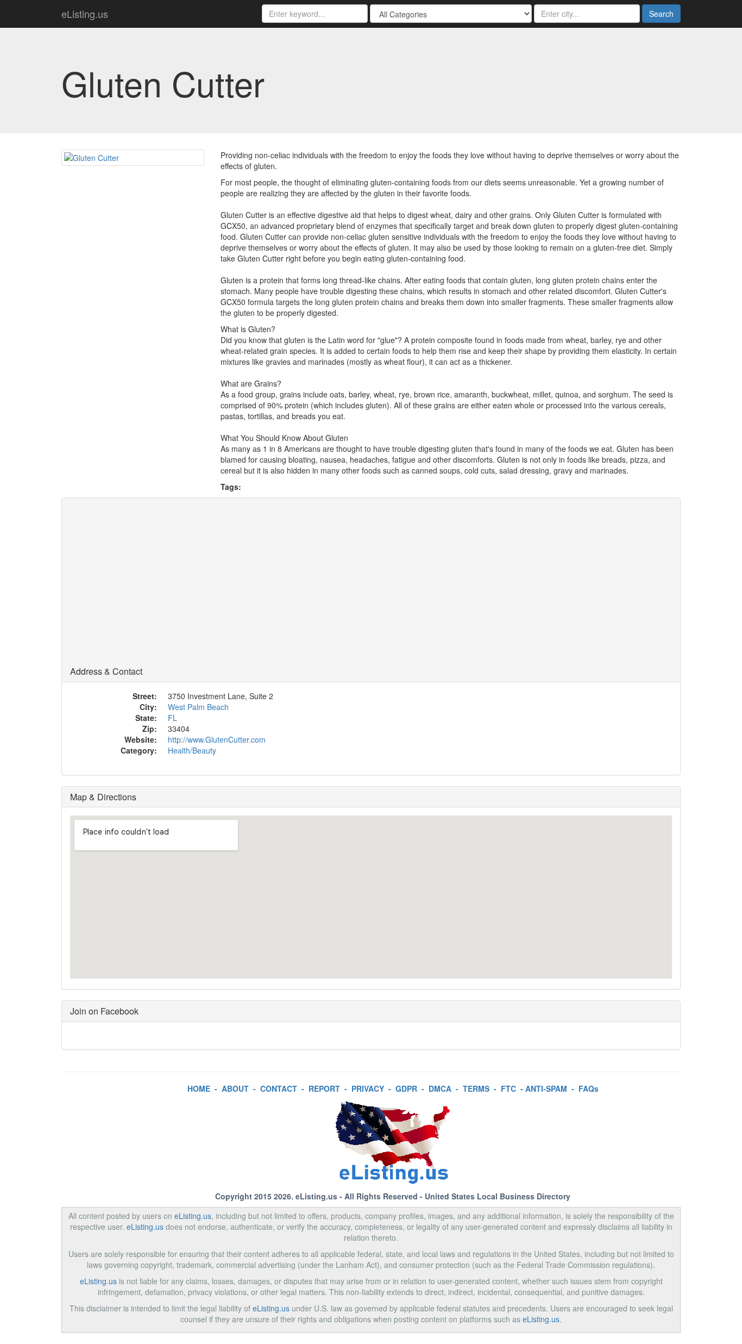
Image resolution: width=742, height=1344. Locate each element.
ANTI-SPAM (546, 1088)
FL (172, 717)
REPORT (324, 1088)
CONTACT (278, 1088)
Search (661, 13)
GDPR (406, 1088)
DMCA (440, 1088)
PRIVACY (367, 1088)
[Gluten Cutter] (132, 158)
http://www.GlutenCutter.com (217, 739)
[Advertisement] (371, 585)
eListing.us (84, 14)
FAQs (588, 1088)
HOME (198, 1088)
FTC (508, 1088)
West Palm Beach (198, 706)
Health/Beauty (192, 750)
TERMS (476, 1088)
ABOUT (235, 1088)
